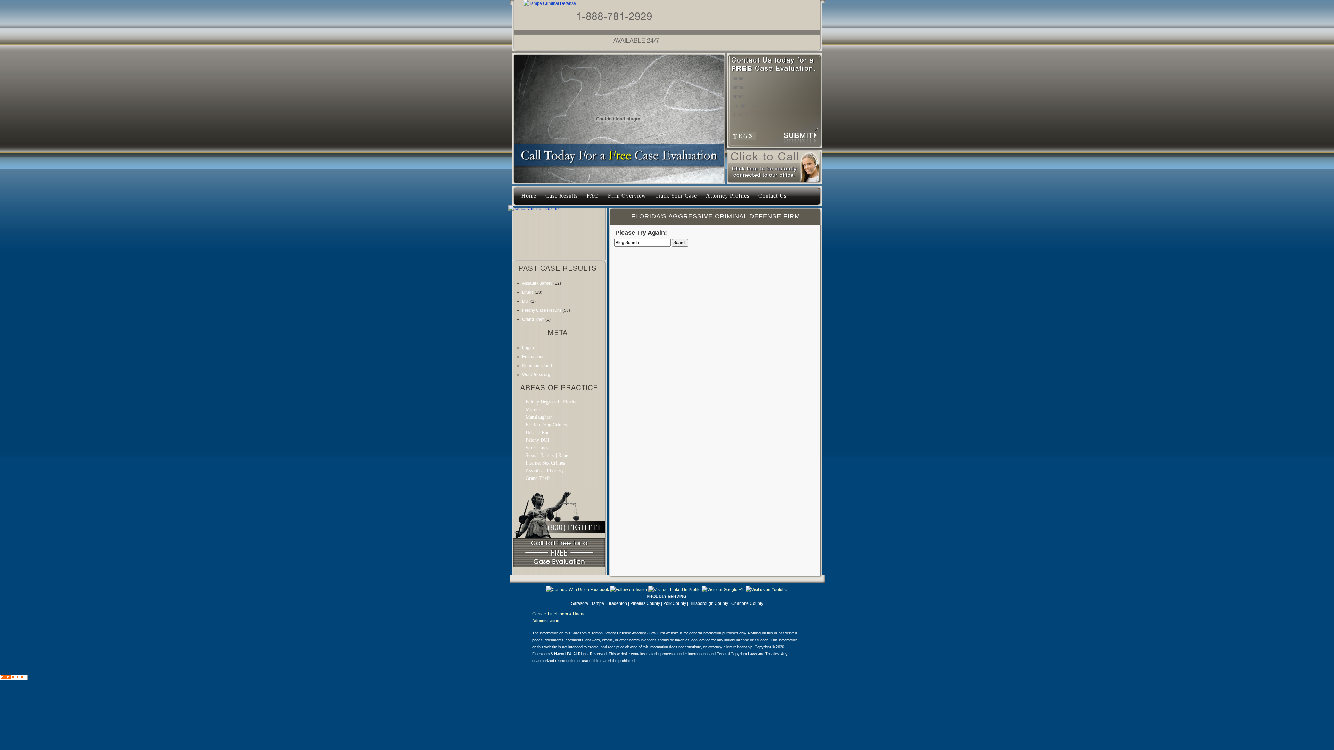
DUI (525, 301)
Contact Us (772, 196)
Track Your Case (676, 196)
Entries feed (533, 356)
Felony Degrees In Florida (551, 402)
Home (528, 196)
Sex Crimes (537, 447)
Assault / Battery (537, 283)
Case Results (561, 196)
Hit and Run (538, 432)
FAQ (593, 196)
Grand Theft (533, 319)
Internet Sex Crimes (545, 463)
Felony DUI (537, 440)
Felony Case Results (541, 310)
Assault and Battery (545, 470)
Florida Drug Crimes (546, 424)
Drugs (528, 292)
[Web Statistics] (14, 678)
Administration (545, 620)
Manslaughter (539, 417)
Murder (533, 409)
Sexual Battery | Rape (547, 455)
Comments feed (537, 365)
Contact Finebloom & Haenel (559, 613)
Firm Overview (627, 196)
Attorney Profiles (727, 196)
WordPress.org (536, 374)
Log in (528, 347)
